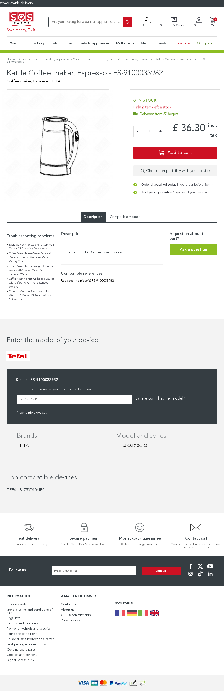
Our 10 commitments (76, 615)
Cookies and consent (22, 654)
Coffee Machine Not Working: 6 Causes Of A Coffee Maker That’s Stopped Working (31, 283)
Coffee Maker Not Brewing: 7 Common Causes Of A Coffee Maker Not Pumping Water (31, 270)
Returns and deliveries (22, 623)
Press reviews (70, 620)
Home (11, 59)
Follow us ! (19, 570)
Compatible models (125, 217)
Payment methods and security (29, 628)
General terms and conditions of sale (30, 611)
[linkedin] (210, 576)
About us (67, 609)
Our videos (181, 43)
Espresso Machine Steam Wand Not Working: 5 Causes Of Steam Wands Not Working (30, 295)
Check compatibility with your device (178, 171)
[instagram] (190, 576)
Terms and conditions (22, 633)
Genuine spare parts (21, 649)
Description (93, 217)
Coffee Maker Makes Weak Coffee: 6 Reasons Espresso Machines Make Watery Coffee (30, 257)
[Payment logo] (112, 683)
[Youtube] (210, 569)
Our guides (205, 43)
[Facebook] (190, 569)
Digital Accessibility (20, 660)
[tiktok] (200, 576)
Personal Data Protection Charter (30, 639)
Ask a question (193, 250)
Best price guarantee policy (26, 644)
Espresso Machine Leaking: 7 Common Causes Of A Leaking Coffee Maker (31, 247)
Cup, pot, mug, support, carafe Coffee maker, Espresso (112, 59)
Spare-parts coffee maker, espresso (44, 59)
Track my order (17, 604)
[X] (200, 569)
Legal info (14, 618)
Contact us (69, 604)
